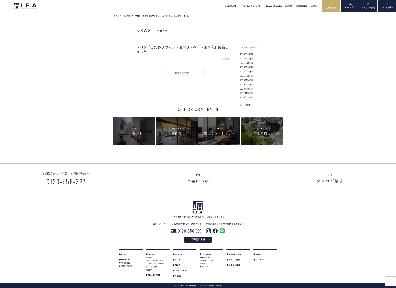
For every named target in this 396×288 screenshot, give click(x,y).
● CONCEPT (124, 259)
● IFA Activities (180, 270)
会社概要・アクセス (207, 260)
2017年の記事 (246, 93)
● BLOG (176, 265)
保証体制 (149, 269)
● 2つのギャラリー (234, 254)
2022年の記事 (246, 71)
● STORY (177, 259)
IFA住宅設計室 (124, 262)
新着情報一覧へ (182, 72)
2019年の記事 (246, 84)
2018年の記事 (246, 88)
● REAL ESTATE (153, 275)
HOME (115, 16)
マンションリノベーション (156, 263)
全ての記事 (245, 105)
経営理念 (203, 263)
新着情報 (126, 16)
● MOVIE (177, 275)
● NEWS (257, 254)
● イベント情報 (233, 259)
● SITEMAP (258, 259)
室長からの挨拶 (205, 257)
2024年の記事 (246, 62)
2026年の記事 (246, 54)
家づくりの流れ (152, 266)
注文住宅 (149, 257)
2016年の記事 (246, 97)
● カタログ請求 (233, 265)
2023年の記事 (246, 67)
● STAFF (204, 266)
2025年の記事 (246, 58)
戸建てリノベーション (154, 260)
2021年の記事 (246, 75)
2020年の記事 (246, 80)
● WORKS (177, 254)
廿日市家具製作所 (125, 266)
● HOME (123, 254)
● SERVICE (151, 254)
